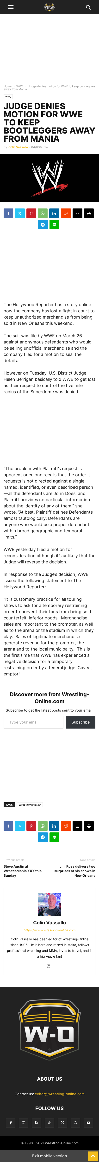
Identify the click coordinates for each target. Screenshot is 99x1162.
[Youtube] (88, 1123)
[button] (11, 7)
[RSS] (36, 1123)
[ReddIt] (66, 213)
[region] (49, 51)
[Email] (77, 213)
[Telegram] (43, 224)
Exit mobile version (49, 1155)
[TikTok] (49, 1123)
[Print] (89, 213)
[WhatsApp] (43, 213)
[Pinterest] (31, 213)
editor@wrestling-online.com (60, 1094)
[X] (20, 213)
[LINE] (54, 224)
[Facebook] (8, 213)
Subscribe (81, 722)
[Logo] (49, 1064)
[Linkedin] (54, 213)
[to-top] (93, 1154)
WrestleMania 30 (30, 804)
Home (8, 86)
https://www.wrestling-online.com (49, 930)
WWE (19, 86)
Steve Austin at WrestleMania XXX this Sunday (23, 870)
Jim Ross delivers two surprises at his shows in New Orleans (74, 870)
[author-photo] (49, 916)
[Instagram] (48, 967)
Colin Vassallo (18, 147)
